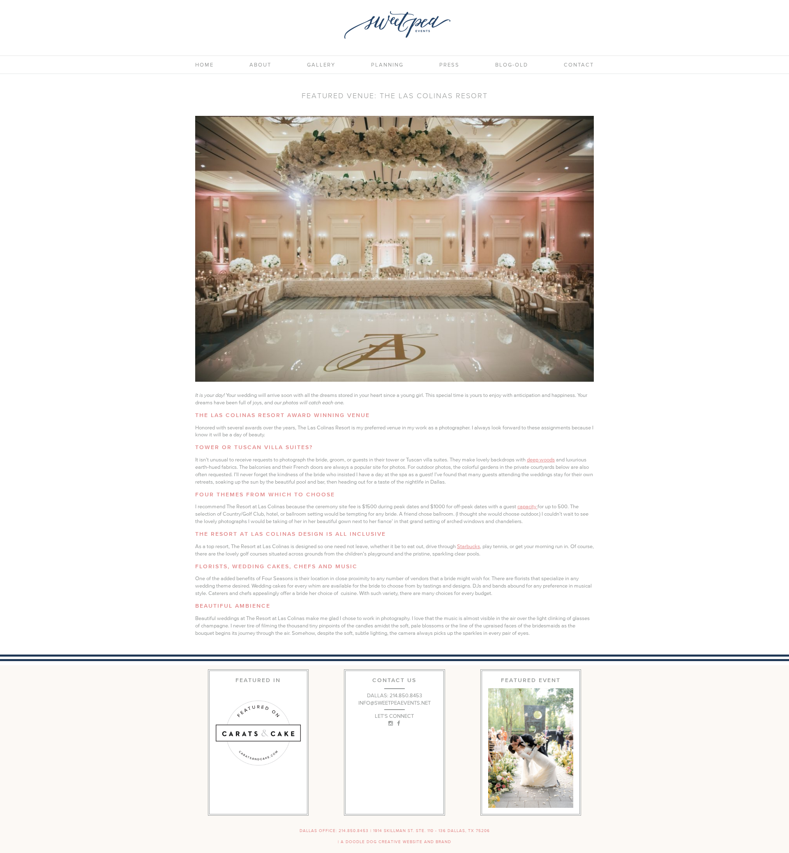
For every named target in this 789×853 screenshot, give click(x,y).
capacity (527, 506)
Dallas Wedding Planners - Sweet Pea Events (397, 24)
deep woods (541, 459)
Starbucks (468, 546)
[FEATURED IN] (258, 733)
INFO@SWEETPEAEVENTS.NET (394, 703)
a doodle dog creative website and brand (396, 841)
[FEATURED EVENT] (530, 747)
